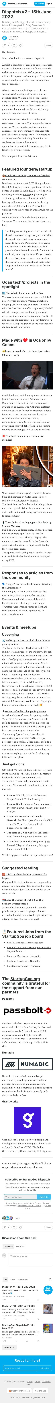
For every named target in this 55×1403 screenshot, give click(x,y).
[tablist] (13, 1246)
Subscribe (39, 4)
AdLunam (35, 399)
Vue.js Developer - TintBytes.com (25, 942)
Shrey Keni (36, 824)
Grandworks (10, 1101)
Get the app (40, 1391)
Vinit (5, 198)
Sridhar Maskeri (43, 530)
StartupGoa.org (25, 978)
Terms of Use (40, 1203)
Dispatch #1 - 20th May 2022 (18, 1287)
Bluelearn (7, 183)
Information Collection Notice (29, 1205)
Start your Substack (20, 1391)
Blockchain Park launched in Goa (24, 293)
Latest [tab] (12, 1279)
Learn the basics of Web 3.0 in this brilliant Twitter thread (22, 902)
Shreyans (17, 187)
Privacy (30, 1381)
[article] (27, 1293)
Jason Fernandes (10, 399)
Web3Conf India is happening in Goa (25, 711)
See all (7, 1347)
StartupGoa (14, 37)
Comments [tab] (8, 1246)
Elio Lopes (27, 820)
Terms (37, 1381)
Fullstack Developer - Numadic (23, 966)
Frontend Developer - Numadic (23, 956)
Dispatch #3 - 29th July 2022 (18, 1306)
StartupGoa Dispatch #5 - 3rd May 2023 (18, 1327)
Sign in (49, 4)
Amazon (20, 500)
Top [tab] (5, 1279)
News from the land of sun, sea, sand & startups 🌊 (20, 1291)
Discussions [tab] (23, 1279)
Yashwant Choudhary (21, 808)
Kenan (26, 194)
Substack (14, 1397)
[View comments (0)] (14, 45)
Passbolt (8, 998)
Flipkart (34, 500)
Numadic (8, 1052)
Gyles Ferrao (32, 497)
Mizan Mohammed (36, 795)
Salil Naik (43, 833)
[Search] (50, 1279)
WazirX (32, 301)
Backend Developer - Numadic (23, 961)
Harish (5, 187)
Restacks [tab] (20, 1246)
